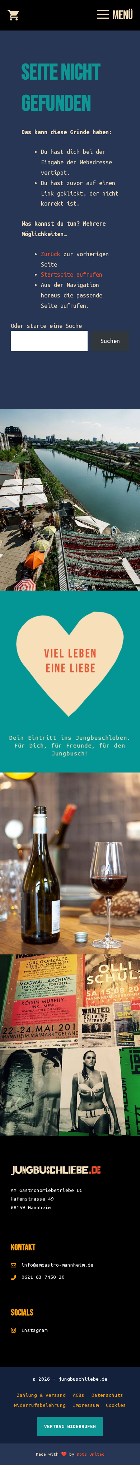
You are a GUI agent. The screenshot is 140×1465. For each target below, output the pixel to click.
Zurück (50, 254)
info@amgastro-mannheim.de (57, 1265)
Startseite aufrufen (71, 274)
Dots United (90, 1454)
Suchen (110, 341)
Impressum (86, 1405)
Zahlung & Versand (41, 1395)
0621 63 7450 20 (43, 1277)
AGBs (78, 1395)
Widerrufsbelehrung (40, 1405)
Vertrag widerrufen (70, 1426)
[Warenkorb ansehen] (13, 16)
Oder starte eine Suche (46, 326)
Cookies (116, 1405)
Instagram (34, 1330)
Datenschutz (107, 1395)
